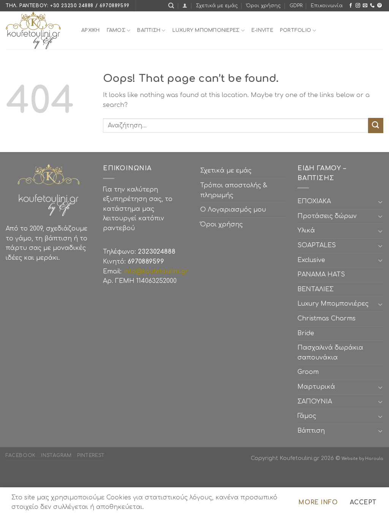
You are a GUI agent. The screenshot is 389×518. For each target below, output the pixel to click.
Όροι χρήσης (263, 5)
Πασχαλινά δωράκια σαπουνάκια (330, 352)
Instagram (56, 455)
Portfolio (295, 30)
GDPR (295, 5)
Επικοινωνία (327, 5)
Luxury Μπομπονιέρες (206, 30)
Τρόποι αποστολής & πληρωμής (233, 190)
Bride (305, 333)
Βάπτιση (311, 430)
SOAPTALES (316, 245)
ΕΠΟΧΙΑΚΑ (316, 201)
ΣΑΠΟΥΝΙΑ (316, 401)
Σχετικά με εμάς (217, 5)
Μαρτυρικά (316, 386)
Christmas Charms (326, 318)
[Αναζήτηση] (171, 5)
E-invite (262, 30)
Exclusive (311, 260)
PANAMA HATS (321, 274)
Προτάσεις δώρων (327, 216)
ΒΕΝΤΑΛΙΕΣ (315, 289)
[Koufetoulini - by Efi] (38, 30)
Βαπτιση (148, 30)
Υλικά (306, 230)
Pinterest (91, 455)
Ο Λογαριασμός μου (233, 209)
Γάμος (116, 30)
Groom (308, 372)
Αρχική (90, 30)
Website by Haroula (362, 459)
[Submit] (375, 125)
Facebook (21, 455)
